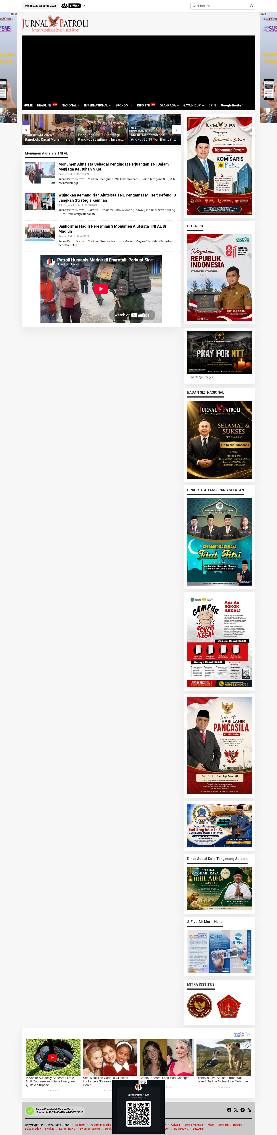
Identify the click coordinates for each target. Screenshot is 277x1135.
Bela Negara (65, 205)
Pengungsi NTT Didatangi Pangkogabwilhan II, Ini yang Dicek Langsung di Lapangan (100, 137)
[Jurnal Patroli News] (55, 23)
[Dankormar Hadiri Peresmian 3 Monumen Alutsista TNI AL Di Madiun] (79, 245)
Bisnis (76, 205)
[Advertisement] (138, 68)
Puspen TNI (65, 174)
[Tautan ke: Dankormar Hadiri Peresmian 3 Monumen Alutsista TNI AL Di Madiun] (40, 232)
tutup (14, 13)
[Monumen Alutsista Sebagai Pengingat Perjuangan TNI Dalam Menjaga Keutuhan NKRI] (80, 183)
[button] (251, 6)
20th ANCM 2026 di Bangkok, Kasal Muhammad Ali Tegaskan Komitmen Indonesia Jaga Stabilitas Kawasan (47, 137)
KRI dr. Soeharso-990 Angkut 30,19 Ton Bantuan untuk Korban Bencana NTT (153, 137)
